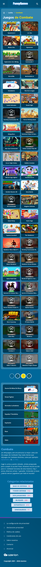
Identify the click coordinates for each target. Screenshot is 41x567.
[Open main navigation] (4, 4)
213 (27, 505)
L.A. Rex (15, 460)
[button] (37, 4)
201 (28, 495)
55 (29, 486)
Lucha (10, 13)
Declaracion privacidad (15, 527)
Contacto (10, 544)
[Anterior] (12, 376)
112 (28, 491)
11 (28, 510)
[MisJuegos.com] (4, 12)
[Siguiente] (17, 376)
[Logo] (20, 4)
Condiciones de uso (14, 536)
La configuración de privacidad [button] (18, 523)
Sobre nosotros (12, 540)
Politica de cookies (13, 532)
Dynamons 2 (5, 460)
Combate (19, 13)
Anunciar (10, 549)
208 (25, 500)
